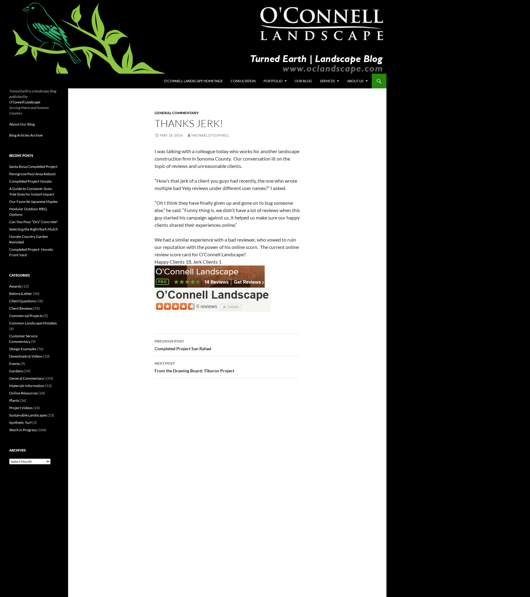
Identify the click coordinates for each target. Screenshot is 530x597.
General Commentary (177, 112)
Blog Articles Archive (26, 135)
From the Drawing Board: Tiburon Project (194, 367)
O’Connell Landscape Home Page (193, 81)
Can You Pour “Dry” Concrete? (33, 221)
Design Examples (22, 349)
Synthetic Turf (20, 422)
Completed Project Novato (30, 181)
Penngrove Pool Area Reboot (32, 174)
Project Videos (21, 407)
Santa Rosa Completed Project (33, 166)
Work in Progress (23, 430)
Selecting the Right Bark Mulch (33, 229)
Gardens (16, 371)
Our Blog (303, 81)
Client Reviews (21, 308)
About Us (355, 81)
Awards (15, 286)
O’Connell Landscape (24, 102)
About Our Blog (22, 124)
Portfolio (272, 81)
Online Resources (23, 393)
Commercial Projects (26, 315)
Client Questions (22, 301)
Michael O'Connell (210, 135)
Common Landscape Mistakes (33, 323)
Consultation (243, 81)
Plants (14, 400)
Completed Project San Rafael (183, 345)
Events (14, 363)
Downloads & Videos (25, 356)
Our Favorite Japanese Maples (33, 201)
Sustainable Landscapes (28, 415)
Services (327, 81)
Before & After (20, 293)
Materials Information (26, 385)
